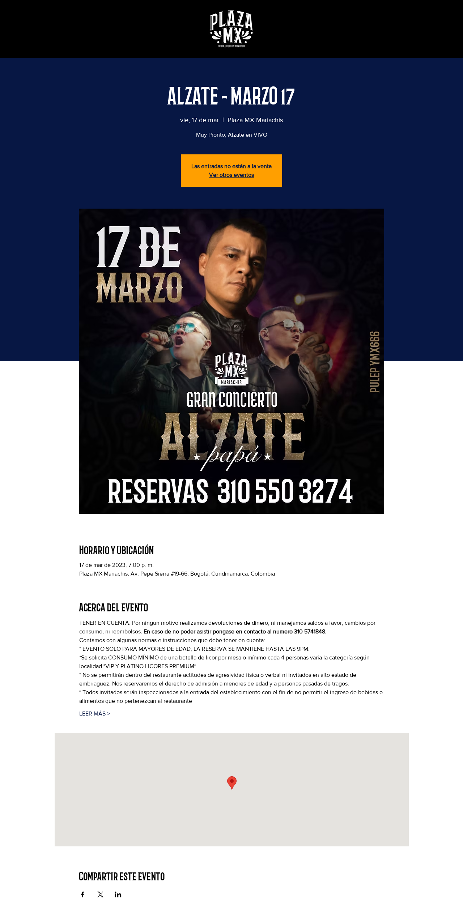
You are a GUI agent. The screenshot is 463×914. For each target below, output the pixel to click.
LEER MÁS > (94, 713)
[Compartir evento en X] (100, 894)
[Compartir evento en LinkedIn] (118, 894)
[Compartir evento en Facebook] (82, 894)
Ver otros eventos (231, 175)
